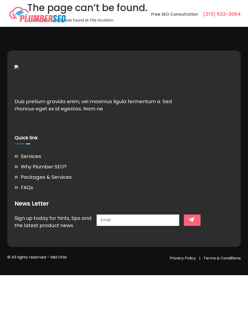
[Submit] (192, 220)
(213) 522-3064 (222, 14)
